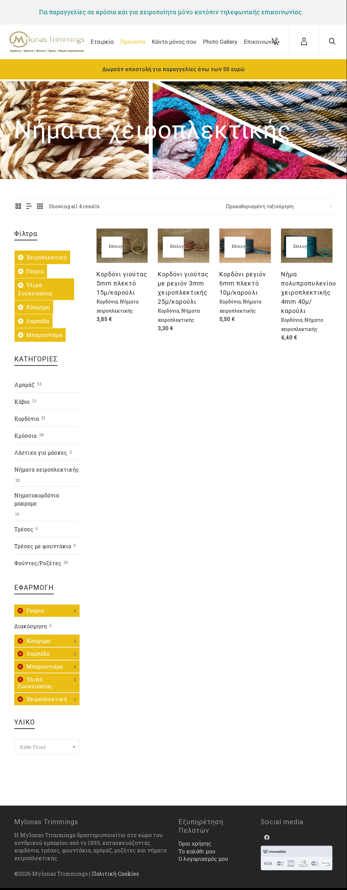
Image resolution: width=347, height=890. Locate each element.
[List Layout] (29, 206)
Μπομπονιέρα (44, 334)
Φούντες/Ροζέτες (37, 563)
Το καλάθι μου (196, 851)
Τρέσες (23, 529)
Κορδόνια (107, 301)
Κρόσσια (25, 435)
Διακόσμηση (30, 626)
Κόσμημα (38, 307)
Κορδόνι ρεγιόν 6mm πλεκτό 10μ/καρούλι (242, 283)
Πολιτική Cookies (115, 873)
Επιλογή (116, 246)
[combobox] (47, 746)
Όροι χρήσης (194, 843)
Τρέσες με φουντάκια (42, 546)
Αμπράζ (24, 384)
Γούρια (35, 271)
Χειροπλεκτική (46, 257)
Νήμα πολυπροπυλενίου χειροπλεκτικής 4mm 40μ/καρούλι (308, 292)
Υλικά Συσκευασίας (35, 289)
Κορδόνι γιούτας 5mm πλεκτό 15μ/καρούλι (121, 283)
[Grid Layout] (40, 206)
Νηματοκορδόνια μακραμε (36, 499)
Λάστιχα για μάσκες (40, 452)
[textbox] (47, 747)
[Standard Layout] (18, 206)
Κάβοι (22, 401)
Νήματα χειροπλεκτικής (46, 469)
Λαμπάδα (37, 320)
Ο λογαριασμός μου (203, 858)
